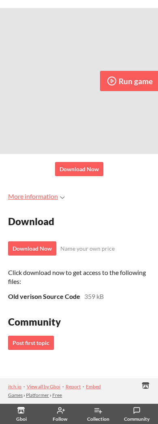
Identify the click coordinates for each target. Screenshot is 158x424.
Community (136, 419)
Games (15, 395)
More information (33, 196)
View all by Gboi (43, 387)
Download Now (79, 169)
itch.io (14, 387)
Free (57, 395)
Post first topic (31, 342)
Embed (93, 387)
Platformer (37, 395)
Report (73, 387)
